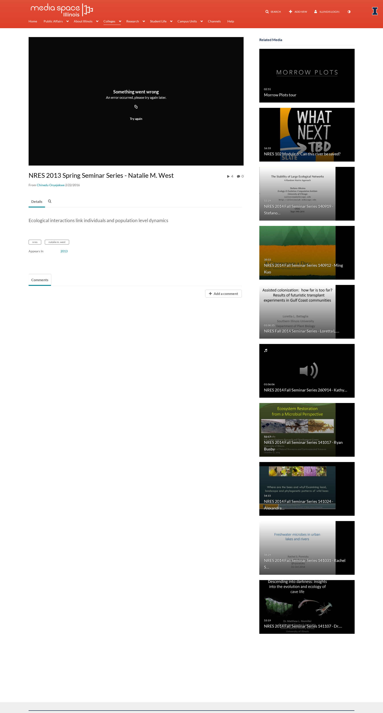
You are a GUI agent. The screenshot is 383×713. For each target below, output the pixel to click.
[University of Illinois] (375, 11)
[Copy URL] (136, 107)
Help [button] (230, 21)
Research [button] (132, 21)
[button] (273, 12)
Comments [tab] (39, 280)
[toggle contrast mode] (348, 12)
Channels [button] (214, 21)
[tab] (37, 201)
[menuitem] (36, 22)
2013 (64, 251)
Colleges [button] (109, 21)
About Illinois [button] (83, 21)
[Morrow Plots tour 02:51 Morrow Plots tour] (307, 75)
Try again (136, 118)
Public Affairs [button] (53, 21)
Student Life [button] (158, 21)
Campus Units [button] (187, 21)
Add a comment (225, 293)
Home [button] (33, 21)
